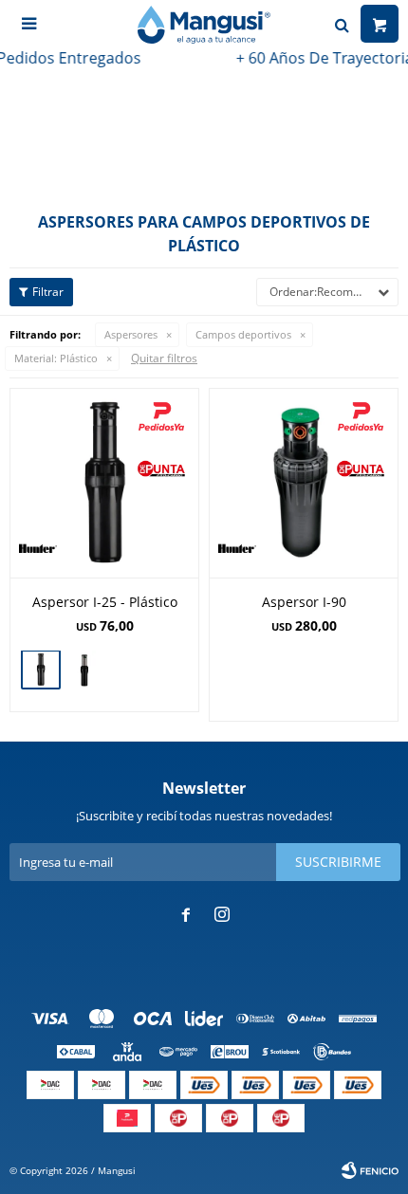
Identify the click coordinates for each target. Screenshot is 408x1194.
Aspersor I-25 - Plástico (104, 602)
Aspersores (131, 334)
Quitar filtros (164, 358)
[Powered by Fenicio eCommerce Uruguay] (370, 1170)
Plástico (56, 358)
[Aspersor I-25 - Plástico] (104, 483)
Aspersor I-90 (304, 602)
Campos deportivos (243, 334)
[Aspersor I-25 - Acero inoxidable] (84, 672)
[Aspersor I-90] (304, 483)
